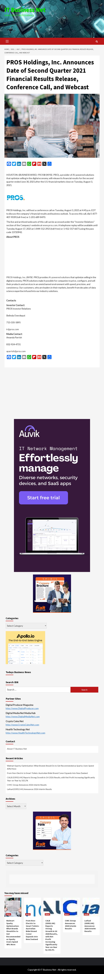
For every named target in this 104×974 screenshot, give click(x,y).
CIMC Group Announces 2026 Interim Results (27, 785)
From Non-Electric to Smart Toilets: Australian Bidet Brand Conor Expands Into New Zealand (47, 773)
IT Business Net (25, 10)
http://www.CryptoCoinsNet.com (22, 724)
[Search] (96, 41)
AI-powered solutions (59, 277)
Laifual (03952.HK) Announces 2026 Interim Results (29, 789)
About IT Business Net (17, 748)
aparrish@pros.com (15, 351)
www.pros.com (50, 225)
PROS (41, 174)
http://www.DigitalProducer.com (22, 708)
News (8, 914)
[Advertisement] (52, 24)
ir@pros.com (12, 329)
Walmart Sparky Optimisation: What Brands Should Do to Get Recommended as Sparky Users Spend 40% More (50, 767)
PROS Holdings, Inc (15, 277)
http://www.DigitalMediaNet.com (23, 716)
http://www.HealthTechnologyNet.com (25, 732)
